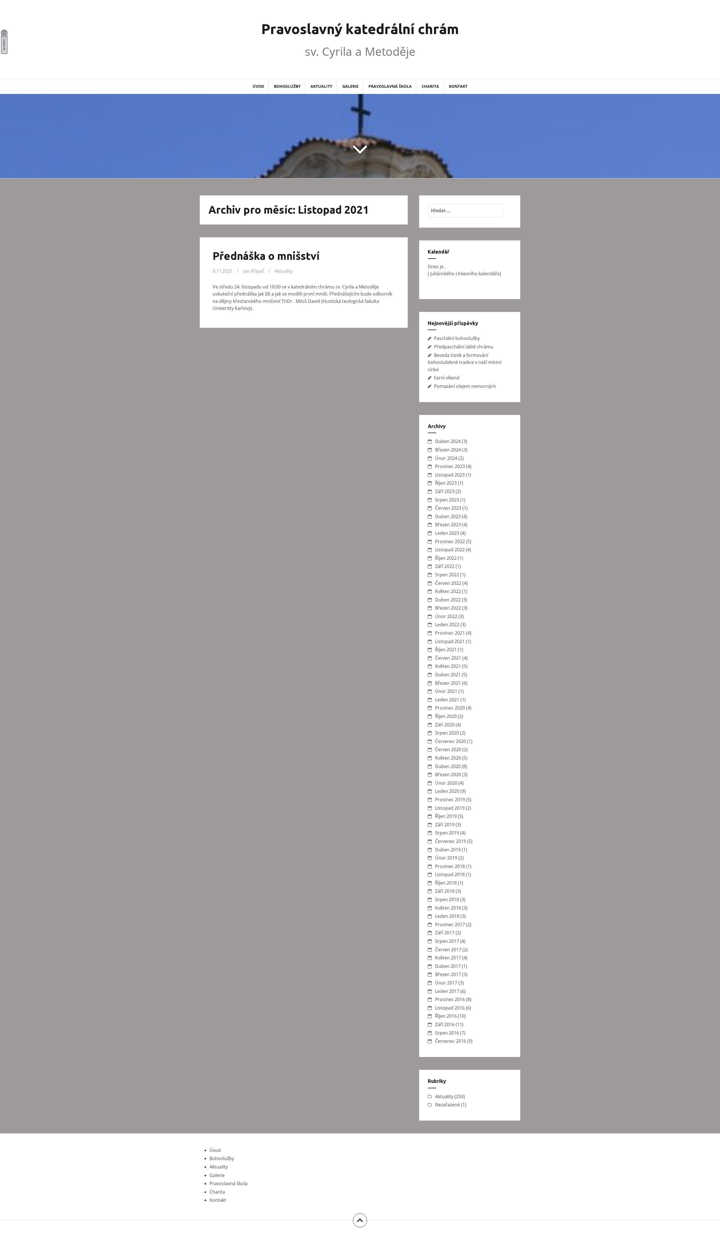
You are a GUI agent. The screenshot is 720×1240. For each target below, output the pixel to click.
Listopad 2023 (450, 475)
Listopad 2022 (450, 550)
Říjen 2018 (446, 883)
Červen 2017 (448, 949)
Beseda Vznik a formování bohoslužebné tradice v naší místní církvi (464, 362)
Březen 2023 (448, 524)
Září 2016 (444, 1024)
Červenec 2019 (450, 841)
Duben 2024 (448, 441)
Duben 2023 (448, 516)
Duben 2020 (448, 766)
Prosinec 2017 (450, 924)
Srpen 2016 (447, 1033)
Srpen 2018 (447, 899)
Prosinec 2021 (450, 633)
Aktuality (321, 86)
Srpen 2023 (447, 500)
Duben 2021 (448, 675)
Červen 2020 (448, 749)
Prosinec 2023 (450, 466)
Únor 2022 (446, 616)
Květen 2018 (448, 908)
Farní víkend (447, 378)
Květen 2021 (448, 666)
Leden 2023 (447, 533)
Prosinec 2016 (450, 999)
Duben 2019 (448, 850)
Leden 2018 (447, 916)
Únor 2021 (446, 691)
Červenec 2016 (450, 1041)
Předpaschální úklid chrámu (463, 347)
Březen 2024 (448, 450)
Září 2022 (444, 566)
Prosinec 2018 (450, 866)
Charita (430, 86)
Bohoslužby (287, 86)
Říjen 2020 (446, 716)
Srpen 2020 (447, 733)
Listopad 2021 (450, 641)
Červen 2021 (448, 658)
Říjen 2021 (446, 649)
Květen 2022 (448, 591)
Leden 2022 (447, 624)
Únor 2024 (446, 458)
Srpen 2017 (447, 941)
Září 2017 (444, 933)
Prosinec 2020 (450, 708)
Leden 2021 (447, 700)
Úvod (258, 86)
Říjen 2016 (446, 1016)
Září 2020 (444, 725)
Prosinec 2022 (450, 541)
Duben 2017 (448, 966)
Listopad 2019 (450, 808)
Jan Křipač (253, 271)
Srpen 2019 (447, 833)
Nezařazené (447, 1105)
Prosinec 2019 (450, 799)
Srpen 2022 (447, 575)
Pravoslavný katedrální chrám (360, 29)
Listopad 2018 (450, 874)
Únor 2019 (446, 858)
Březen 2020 (448, 774)
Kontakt (458, 86)
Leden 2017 (447, 991)
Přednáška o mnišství (266, 256)
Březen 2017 (448, 974)
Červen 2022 (448, 583)
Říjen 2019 (446, 816)
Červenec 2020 (450, 741)
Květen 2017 (448, 958)
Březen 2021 (448, 683)
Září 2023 (444, 491)
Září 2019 (444, 825)
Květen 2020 (448, 758)
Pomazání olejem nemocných (465, 386)
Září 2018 (444, 891)
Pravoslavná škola (390, 86)
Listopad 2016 (450, 1008)
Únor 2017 (446, 983)
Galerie (350, 86)
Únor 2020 (446, 783)
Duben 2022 (448, 600)
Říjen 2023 (446, 483)
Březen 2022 (448, 608)
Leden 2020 (447, 791)
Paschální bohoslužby (457, 338)
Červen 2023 (448, 508)
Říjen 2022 (446, 558)
